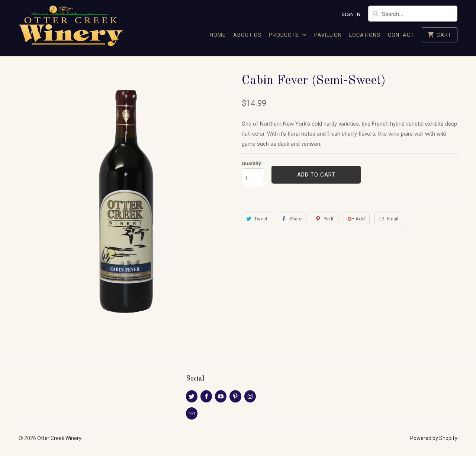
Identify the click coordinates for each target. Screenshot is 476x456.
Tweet (260, 218)
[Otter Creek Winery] (71, 28)
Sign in (351, 14)
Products (284, 35)
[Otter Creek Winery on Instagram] (250, 396)
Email (392, 218)
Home (218, 35)
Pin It (329, 218)
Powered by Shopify (433, 438)
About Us (247, 35)
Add (360, 218)
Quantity (251, 163)
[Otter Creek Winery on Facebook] (206, 396)
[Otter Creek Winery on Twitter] (191, 396)
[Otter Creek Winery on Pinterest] (235, 396)
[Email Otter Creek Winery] (191, 413)
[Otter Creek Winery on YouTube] (220, 396)
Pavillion (328, 35)
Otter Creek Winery (59, 438)
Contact (401, 35)
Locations (364, 35)
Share (295, 218)
